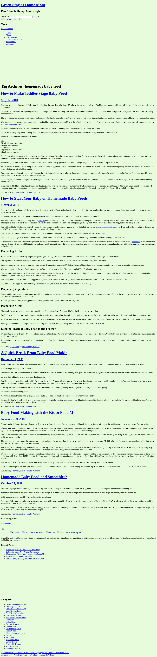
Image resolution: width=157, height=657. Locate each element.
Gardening (10, 620)
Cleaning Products (13, 606)
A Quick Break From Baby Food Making (35, 352)
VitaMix (41, 221)
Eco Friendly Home (13, 611)
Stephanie (15, 192)
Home (8, 33)
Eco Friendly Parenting (31, 192)
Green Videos (11, 631)
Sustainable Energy (13, 644)
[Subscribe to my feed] (5, 532)
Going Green (11, 622)
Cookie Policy (16, 39)
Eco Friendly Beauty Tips (16, 609)
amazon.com (17, 540)
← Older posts (6, 523)
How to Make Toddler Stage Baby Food (34, 93)
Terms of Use (11, 42)
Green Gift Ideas (12, 624)
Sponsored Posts (12, 640)
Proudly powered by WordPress (26, 655)
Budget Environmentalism (16, 604)
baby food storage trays (111, 227)
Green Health (11, 626)
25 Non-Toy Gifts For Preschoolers (19, 556)
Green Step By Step (13, 629)
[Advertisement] (78, 64)
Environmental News (14, 615)
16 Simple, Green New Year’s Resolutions (22, 552)
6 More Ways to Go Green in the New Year (22, 550)
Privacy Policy (11, 37)
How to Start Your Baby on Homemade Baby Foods (44, 198)
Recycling (10, 637)
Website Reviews (12, 646)
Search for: (5, 17)
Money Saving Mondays (15, 633)
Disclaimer (10, 44)
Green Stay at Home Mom (23, 5)
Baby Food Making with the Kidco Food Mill (39, 412)
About (8, 35)
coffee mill (136, 242)
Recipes (9, 635)
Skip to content (7, 29)
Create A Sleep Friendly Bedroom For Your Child (25, 558)
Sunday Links (11, 642)
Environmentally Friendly (16, 618)
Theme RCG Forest (47, 655)
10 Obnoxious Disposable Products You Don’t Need (26, 554)
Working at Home (13, 648)
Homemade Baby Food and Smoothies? (34, 477)
